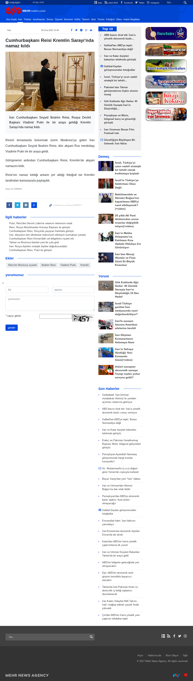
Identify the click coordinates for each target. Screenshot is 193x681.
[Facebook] (174, 636)
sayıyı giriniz (13, 315)
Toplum (86, 19)
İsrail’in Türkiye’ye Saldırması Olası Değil (127, 184)
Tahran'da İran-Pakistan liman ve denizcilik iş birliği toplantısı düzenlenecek (120, 591)
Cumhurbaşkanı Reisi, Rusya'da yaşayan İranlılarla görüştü (41, 231)
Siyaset (58, 19)
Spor (93, 19)
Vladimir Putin (68, 265)
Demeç (104, 157)
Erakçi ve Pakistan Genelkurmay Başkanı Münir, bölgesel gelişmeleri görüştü (121, 444)
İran (20, 19)
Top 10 (107, 29)
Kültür (77, 19)
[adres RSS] (168, 636)
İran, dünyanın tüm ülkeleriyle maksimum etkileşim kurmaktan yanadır (47, 234)
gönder (11, 327)
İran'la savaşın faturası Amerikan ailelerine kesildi (126, 325)
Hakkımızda (154, 655)
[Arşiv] (163, 636)
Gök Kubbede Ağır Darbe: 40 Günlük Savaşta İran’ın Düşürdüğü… (120, 105)
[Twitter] (179, 636)
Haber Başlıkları (131, 19)
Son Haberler (108, 389)
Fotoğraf (110, 19)
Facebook (128, 3)
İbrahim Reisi (48, 265)
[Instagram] (185, 636)
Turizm (100, 19)
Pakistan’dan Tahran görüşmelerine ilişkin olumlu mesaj (121, 91)
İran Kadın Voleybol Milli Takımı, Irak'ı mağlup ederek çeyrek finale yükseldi (120, 605)
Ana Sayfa (11, 19)
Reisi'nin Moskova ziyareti (22, 265)
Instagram (154, 3)
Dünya (50, 19)
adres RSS (113, 3)
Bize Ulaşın (172, 655)
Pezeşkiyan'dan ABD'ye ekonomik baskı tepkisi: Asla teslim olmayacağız (120, 500)
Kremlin (84, 265)
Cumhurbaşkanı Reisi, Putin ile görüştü (30, 250)
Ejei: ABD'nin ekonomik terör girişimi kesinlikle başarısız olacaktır (117, 576)
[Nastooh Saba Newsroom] (174, 675)
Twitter (141, 3)
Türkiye (27, 19)
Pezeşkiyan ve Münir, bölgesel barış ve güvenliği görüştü (120, 119)
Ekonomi (68, 19)
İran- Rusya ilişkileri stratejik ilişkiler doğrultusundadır (38, 246)
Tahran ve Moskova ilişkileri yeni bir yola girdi (34, 242)
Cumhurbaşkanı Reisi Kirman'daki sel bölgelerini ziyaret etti (41, 238)
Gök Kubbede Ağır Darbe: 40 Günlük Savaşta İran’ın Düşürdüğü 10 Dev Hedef (127, 289)
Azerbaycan (39, 19)
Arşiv (99, 3)
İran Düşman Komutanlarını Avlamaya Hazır (124, 339)
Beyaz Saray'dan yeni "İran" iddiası (121, 478)
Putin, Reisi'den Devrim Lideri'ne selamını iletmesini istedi (40, 223)
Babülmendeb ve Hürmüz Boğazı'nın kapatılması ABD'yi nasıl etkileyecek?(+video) (127, 201)
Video (119, 19)
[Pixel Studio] (184, 675)
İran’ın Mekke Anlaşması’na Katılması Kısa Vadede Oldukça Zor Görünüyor (128, 240)
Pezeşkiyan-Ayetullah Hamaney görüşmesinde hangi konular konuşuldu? (119, 458)
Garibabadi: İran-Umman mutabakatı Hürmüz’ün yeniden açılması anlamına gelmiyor (119, 398)
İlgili (185, 655)
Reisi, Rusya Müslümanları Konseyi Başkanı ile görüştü (39, 227)
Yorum (103, 276)
